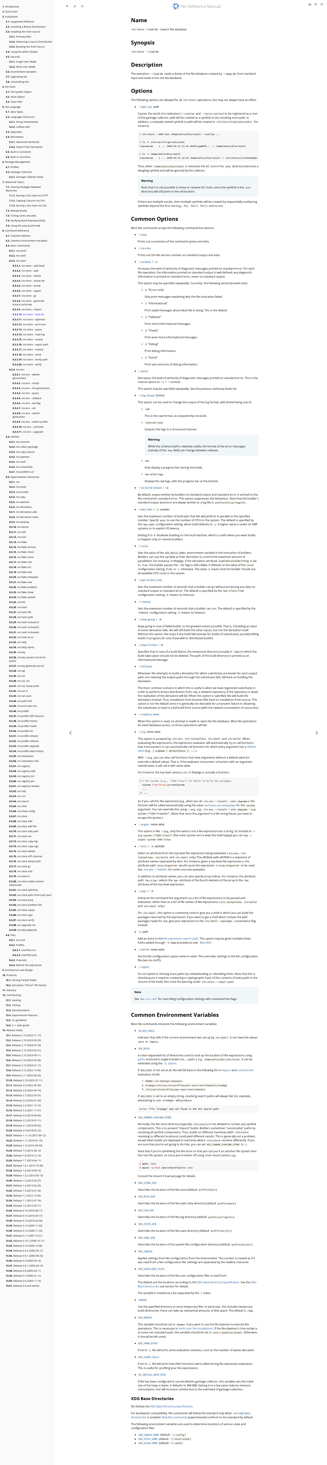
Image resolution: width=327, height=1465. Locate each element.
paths (141, 1059)
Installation (10, 16)
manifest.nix (24, 950)
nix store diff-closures (25, 856)
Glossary (9, 990)
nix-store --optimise (29, 319)
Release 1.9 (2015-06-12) (23, 1150)
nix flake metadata (23, 577)
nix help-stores (21, 647)
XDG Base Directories (152, 1398)
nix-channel (19, 441)
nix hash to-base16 (24, 622)
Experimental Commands (22, 477)
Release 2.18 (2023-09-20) (23, 1040)
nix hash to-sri (21, 637)
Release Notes (12, 1030)
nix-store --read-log (29, 334)
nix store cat (20, 836)
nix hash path (21, 617)
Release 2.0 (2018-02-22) (23, 1130)
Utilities (12, 436)
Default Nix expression (25, 965)
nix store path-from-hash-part (30, 895)
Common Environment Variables (26, 240)
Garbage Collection (19, 172)
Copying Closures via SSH (27, 200)
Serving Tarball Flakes (21, 980)
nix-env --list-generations (31, 388)
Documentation (17, 1010)
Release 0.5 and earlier (23, 1285)
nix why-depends (23, 930)
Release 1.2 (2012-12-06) (23, 1195)
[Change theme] (75, 6)
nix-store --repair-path (30, 344)
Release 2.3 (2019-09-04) (23, 1115)
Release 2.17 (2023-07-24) (23, 1045)
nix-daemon (19, 456)
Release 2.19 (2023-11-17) (23, 1035)
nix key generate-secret (26, 665)
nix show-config (22, 811)
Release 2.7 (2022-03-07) (23, 1095)
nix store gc (19, 866)
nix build (17, 486)
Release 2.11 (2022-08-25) (23, 1075)
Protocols (9, 975)
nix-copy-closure (22, 451)
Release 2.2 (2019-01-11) (23, 1120)
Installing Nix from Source (23, 31)
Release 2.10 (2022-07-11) (24, 1080)
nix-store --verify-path (30, 359)
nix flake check (21, 552)
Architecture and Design (17, 970)
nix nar (17, 676)
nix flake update (22, 597)
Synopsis (143, 42)
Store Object (15, 96)
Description (146, 64)
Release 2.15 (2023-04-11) (23, 1055)
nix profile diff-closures (26, 716)
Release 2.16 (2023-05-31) (23, 1050)
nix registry (19, 766)
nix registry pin (22, 781)
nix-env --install (26, 383)
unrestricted (245, 1070)
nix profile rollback (23, 741)
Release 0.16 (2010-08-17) (24, 1210)
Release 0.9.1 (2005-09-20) (24, 1255)
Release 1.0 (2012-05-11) (23, 1205)
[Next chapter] (316, 732)
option (170, 1063)
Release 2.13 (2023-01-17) (23, 1065)
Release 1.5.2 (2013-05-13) (24, 1175)
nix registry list (21, 776)
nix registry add (22, 771)
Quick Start (10, 11)
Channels (18, 960)
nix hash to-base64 (24, 632)
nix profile (19, 711)
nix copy (17, 497)
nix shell (18, 806)
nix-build (17, 250)
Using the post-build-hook (23, 225)
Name (139, 20)
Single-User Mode (22, 61)
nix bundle (18, 492)
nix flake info (20, 562)
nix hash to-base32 (24, 627)
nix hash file (20, 612)
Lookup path (19, 126)
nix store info (20, 871)
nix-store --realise (28, 339)
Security (13, 56)
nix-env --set (24, 408)
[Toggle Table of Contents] (67, 6)
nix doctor (19, 527)
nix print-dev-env (23, 706)
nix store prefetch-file (25, 904)
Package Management (16, 161)
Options (141, 90)
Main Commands (18, 245)
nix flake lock (20, 572)
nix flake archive (22, 547)
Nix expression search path (180, 938)
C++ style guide (17, 1025)
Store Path (14, 101)
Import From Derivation (26, 146)
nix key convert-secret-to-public (27, 659)
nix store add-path (23, 831)
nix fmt (17, 602)
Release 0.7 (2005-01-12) (23, 1275)
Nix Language (11, 106)
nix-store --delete (27, 275)
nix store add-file (23, 826)
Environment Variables (21, 71)
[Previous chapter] (70, 732)
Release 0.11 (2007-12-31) (24, 1235)
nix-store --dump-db (29, 280)
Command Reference (15, 230)
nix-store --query (27, 329)
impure (226, 1070)
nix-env (16, 369)
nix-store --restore (28, 349)
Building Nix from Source (27, 46)
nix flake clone (21, 557)
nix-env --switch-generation (26, 415)
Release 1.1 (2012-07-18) (23, 1200)
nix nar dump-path (24, 686)
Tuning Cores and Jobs (21, 215)
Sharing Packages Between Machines (23, 188)
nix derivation (20, 507)
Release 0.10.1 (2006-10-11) (25, 1240)
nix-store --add (25, 270)
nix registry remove (24, 786)
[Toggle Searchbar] (82, 6)
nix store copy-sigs (23, 846)
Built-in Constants (18, 151)
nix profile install (22, 726)
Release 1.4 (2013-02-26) (23, 1185)
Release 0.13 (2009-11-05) (24, 1225)
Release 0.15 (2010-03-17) (24, 1215)
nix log (17, 670)
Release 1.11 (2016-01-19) (24, 1140)
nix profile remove (23, 736)
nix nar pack (20, 695)
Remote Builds (16, 210)
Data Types (14, 111)
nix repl (17, 791)
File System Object (19, 91)
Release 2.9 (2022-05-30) (23, 1085)
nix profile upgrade (24, 746)
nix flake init (20, 567)
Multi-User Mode (22, 66)
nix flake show (21, 592)
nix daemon (19, 502)
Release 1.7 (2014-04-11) (23, 1160)
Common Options (18, 235)
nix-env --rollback (27, 398)
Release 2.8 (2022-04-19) (23, 1090)
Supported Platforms (20, 21)
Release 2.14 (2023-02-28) (23, 1060)
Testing (13, 1005)
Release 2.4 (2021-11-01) (23, 1110)
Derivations (15, 136)
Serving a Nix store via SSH (27, 205)
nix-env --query (26, 393)
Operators (14, 131)
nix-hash (17, 461)
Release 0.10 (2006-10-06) (24, 1245)
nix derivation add (23, 512)
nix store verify (21, 920)
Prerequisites (20, 36)
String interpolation (23, 121)
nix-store (17, 260)
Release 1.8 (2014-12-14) (23, 1155)
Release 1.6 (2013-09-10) (23, 1170)
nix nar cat (19, 680)
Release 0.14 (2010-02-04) (24, 1220)
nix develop (19, 522)
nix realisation (21, 756)
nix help (18, 642)
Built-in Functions (18, 157)
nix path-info (20, 701)
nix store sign (21, 915)
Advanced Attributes (24, 142)
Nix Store (8, 86)
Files (11, 935)
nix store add (20, 821)
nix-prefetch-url (21, 471)
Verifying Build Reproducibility (25, 220)
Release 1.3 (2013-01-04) (23, 1190)
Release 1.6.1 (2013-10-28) (24, 1165)
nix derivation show (23, 517)
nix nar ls (18, 691)
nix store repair (22, 910)
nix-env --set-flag (27, 403)
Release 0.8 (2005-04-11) (23, 1270)
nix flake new (20, 582)
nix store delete (22, 851)
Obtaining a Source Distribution (30, 41)
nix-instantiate (21, 466)
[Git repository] (316, 4)
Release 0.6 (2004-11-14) (23, 1280)
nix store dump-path (25, 861)
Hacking (13, 1000)
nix (14, 482)
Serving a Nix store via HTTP (28, 195)
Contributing (11, 995)
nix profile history (23, 721)
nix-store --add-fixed (29, 265)
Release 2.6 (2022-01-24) (23, 1100)
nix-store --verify (27, 364)
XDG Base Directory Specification (218, 1282)
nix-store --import (27, 309)
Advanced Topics (13, 182)
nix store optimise (23, 889)
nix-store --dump (27, 285)
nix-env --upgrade (28, 431)
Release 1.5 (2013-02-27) (23, 1180)
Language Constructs (20, 116)
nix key (17, 652)
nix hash (18, 607)
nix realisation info (24, 761)
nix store (18, 816)
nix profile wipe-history (26, 751)
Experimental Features (22, 1015)
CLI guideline (16, 1020)
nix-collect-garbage (23, 446)
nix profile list (21, 731)
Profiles (12, 167)
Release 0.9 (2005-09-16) (23, 1260)
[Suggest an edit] (321, 4)
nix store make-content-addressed (26, 883)
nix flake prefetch (23, 587)
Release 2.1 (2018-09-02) (23, 1125)
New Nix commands (174, 1417)
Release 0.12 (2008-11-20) (24, 1230)
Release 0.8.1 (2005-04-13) (24, 1265)
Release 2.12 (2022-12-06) (23, 1070)
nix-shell (17, 255)
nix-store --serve (27, 354)
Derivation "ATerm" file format (26, 985)
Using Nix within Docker (22, 51)
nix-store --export (27, 290)
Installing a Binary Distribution (25, 26)
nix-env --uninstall (28, 426)
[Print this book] (310, 4)
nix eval (17, 537)
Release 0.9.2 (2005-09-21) (24, 1250)
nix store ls (19, 876)
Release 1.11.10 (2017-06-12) (26, 1135)
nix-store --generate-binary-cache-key (29, 302)
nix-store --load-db (28, 314)
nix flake (18, 542)
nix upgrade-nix (22, 925)
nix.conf (17, 940)
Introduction (10, 6)
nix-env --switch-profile (30, 421)
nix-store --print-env (29, 324)
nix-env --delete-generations (26, 376)
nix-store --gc (24, 295)
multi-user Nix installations (196, 1328)
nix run (17, 796)
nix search (19, 801)
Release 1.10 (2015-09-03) (24, 1145)
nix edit (17, 532)
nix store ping (21, 900)
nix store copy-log (23, 841)
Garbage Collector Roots (26, 177)
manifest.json (25, 955)
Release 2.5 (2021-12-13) (23, 1105)
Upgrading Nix (16, 76)
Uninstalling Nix (17, 81)
